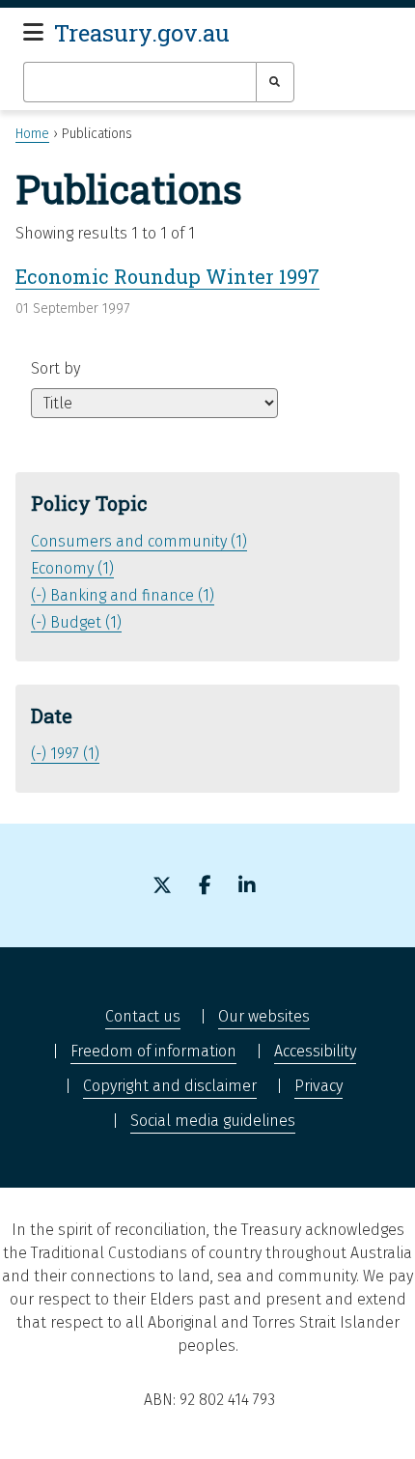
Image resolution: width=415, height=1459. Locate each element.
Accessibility (315, 1051)
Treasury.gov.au (142, 32)
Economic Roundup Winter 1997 (167, 276)
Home (32, 134)
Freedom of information (153, 1051)
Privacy (318, 1086)
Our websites (264, 1016)
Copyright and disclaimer (170, 1086)
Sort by (55, 368)
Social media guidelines (212, 1120)
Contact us (142, 1016)
